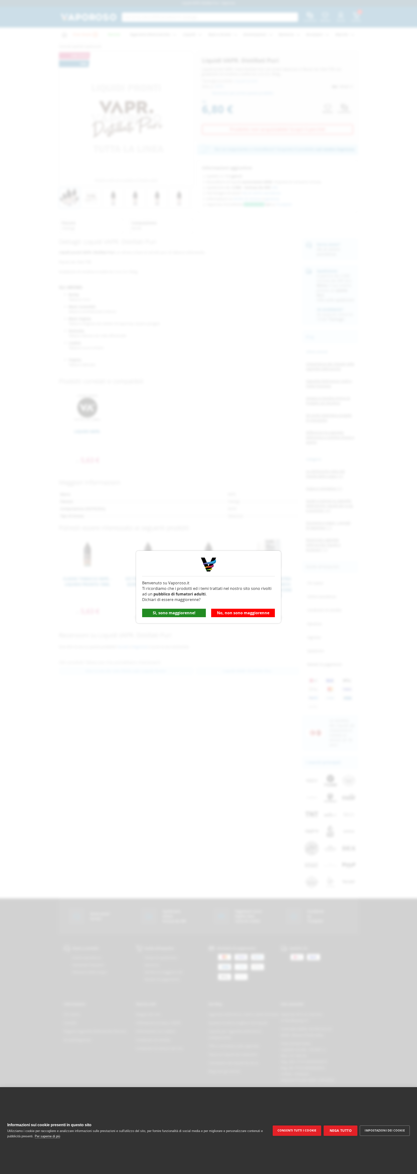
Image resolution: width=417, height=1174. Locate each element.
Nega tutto (341, 1130)
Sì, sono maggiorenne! (174, 612)
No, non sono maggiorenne (243, 612)
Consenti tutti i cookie (297, 1130)
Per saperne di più (47, 1136)
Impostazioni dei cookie (385, 1130)
